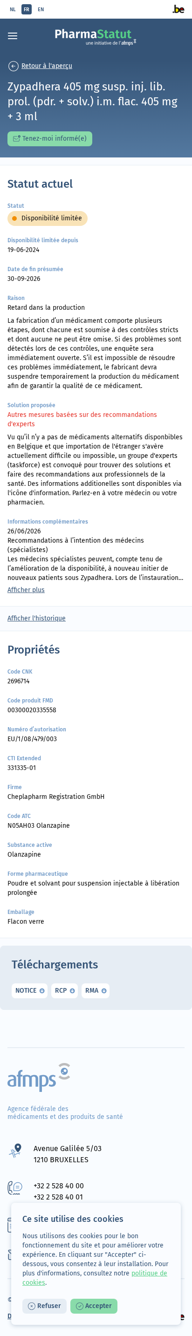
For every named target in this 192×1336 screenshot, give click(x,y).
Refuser (49, 1306)
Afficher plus (26, 590)
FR (26, 10)
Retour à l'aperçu (46, 66)
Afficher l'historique (36, 618)
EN (41, 10)
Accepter (98, 1306)
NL (13, 10)
